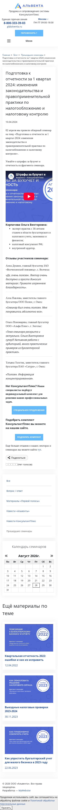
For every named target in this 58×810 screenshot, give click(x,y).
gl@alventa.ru (14, 26)
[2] (9, 464)
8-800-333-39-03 (14, 23)
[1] (7, 464)
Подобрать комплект (29, 437)
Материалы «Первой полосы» (23, 500)
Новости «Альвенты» (17, 511)
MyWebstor (25, 790)
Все (8, 480)
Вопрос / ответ (14, 490)
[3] (11, 464)
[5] (16, 464)
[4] (14, 464)
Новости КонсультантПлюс (21, 521)
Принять (6, 807)
